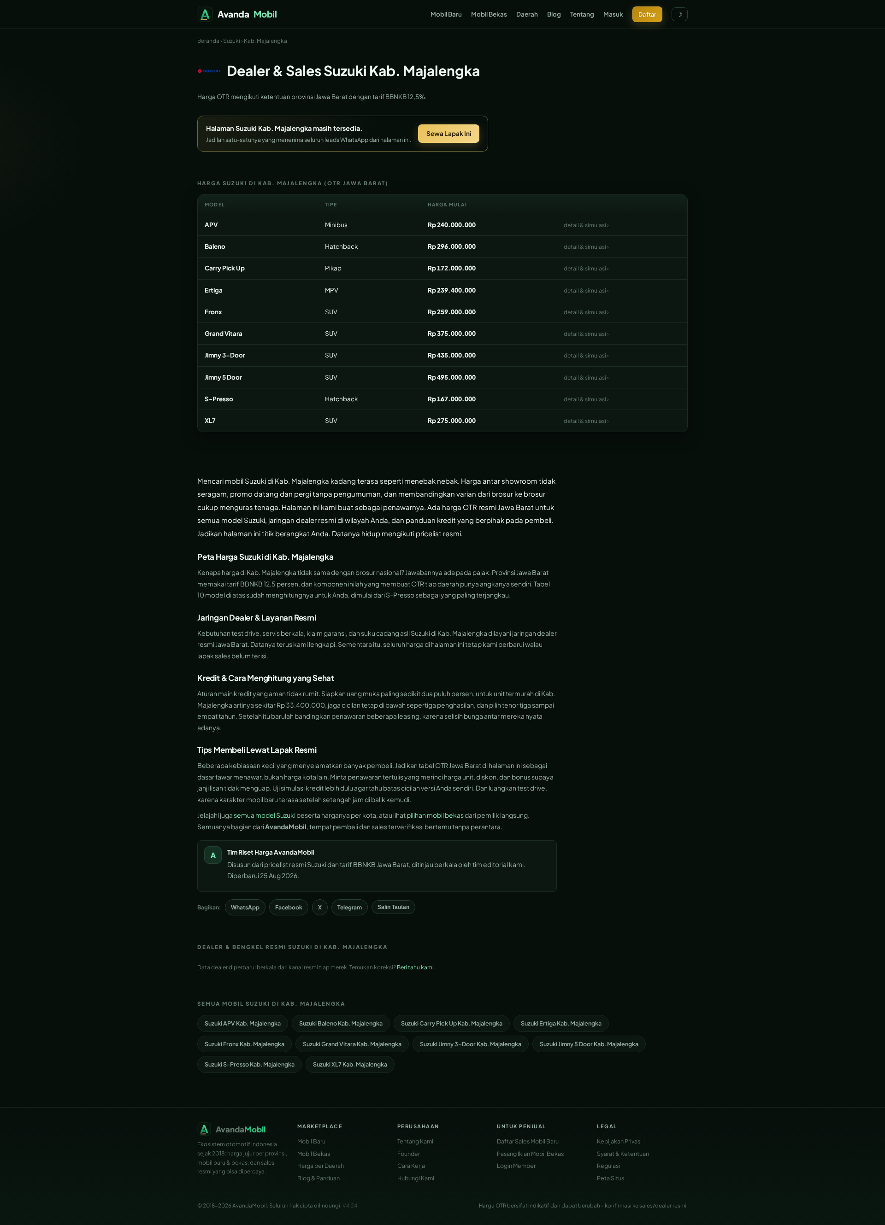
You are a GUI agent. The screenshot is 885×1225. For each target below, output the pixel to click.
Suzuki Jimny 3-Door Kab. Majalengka (470, 1044)
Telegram (349, 907)
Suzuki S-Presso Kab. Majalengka (250, 1064)
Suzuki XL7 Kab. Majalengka (350, 1064)
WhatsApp (245, 907)
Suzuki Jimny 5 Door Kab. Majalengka (589, 1044)
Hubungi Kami (415, 1178)
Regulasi (608, 1165)
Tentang (582, 14)
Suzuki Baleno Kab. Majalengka (341, 1023)
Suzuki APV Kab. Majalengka (243, 1023)
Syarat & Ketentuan (623, 1153)
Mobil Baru (446, 14)
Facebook (288, 907)
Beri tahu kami (415, 967)
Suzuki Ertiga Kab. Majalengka (561, 1023)
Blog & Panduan (318, 1178)
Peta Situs (610, 1178)
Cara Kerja (411, 1165)
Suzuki (231, 40)
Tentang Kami (415, 1141)
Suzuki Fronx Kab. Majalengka (244, 1044)
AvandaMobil (294, 852)
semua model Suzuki (264, 815)
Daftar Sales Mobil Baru (528, 1141)
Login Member (516, 1165)
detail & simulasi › (586, 225)
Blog (554, 14)
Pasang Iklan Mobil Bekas (530, 1153)
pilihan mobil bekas (435, 815)
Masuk (613, 14)
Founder (408, 1153)
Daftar (647, 14)
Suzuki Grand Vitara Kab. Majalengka (352, 1044)
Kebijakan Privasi (619, 1141)
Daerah (527, 14)
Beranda (208, 40)
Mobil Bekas (489, 14)
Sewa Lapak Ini (448, 133)
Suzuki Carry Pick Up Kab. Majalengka (451, 1023)
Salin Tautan (393, 907)
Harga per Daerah (320, 1165)
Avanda (247, 13)
